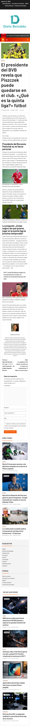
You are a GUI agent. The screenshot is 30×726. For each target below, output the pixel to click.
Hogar (4, 549)
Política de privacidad (20, 5)
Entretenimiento (6, 563)
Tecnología (5, 559)
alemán (19, 317)
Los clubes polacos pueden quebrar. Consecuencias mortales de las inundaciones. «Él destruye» (14, 531)
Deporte (4, 561)
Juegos (4, 649)
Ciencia (4, 557)
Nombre (6, 407)
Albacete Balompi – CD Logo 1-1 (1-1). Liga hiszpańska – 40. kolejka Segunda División (8, 365)
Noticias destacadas (7, 551)
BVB (8, 200)
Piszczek (4, 116)
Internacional (5, 553)
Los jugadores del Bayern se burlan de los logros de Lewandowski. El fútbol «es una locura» (21, 365)
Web (5, 418)
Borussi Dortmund (10, 154)
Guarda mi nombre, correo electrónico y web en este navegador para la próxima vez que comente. (15, 426)
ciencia (4, 615)
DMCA (26, 3)
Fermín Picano (14, 470)
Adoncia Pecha (6, 110)
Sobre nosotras (6, 3)
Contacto (4, 566)
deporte (3, 60)
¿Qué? (4, 236)
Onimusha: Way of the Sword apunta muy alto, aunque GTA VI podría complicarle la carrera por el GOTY (15, 654)
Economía (5, 555)
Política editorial (9, 5)
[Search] (27, 39)
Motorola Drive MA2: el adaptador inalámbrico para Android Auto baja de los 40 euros (14, 716)
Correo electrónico (9, 413)
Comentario (7, 385)
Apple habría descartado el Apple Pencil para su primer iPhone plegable (14, 685)
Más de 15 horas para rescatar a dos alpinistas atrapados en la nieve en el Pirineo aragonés (14, 466)
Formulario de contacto (18, 3)
